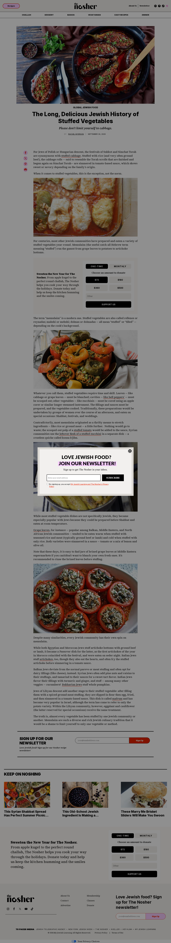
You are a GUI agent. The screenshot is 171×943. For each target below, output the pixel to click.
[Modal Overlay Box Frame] (86, 471)
